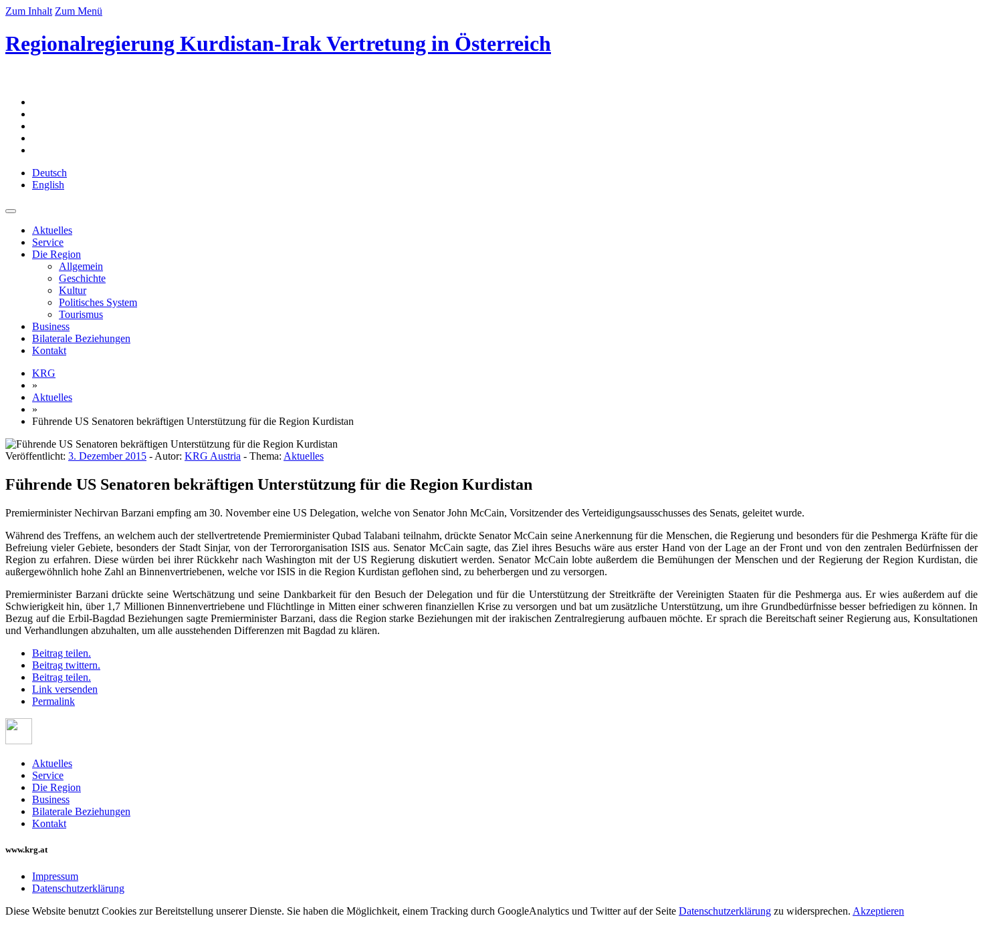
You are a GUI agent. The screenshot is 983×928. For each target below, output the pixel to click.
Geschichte (82, 278)
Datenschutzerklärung (78, 888)
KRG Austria (213, 456)
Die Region (56, 254)
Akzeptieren (878, 911)
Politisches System (98, 302)
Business (51, 326)
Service (48, 242)
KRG (44, 373)
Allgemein (81, 266)
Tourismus (81, 314)
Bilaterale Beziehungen (81, 338)
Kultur (72, 290)
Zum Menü (78, 11)
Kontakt (49, 350)
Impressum (55, 876)
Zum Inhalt (28, 11)
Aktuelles (52, 230)
